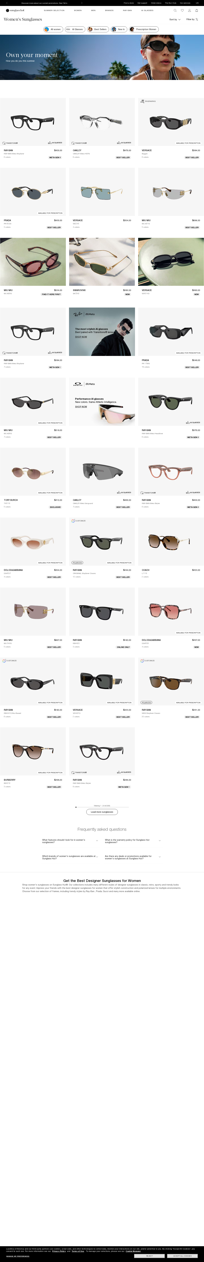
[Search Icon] (175, 10)
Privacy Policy (59, 1251)
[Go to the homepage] (15, 10)
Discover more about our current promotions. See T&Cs (44, 3)
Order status (156, 3)
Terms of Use (78, 1251)
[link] (190, 10)
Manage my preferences (17, 1256)
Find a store (129, 3)
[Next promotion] (82, 3)
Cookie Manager (133, 1251)
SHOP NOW (81, 337)
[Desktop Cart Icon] (197, 10)
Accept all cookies (182, 1256)
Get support (142, 3)
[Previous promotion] (7, 3)
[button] (175, 19)
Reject (149, 1256)
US (197, 3)
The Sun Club (170, 3)
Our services (185, 3)
